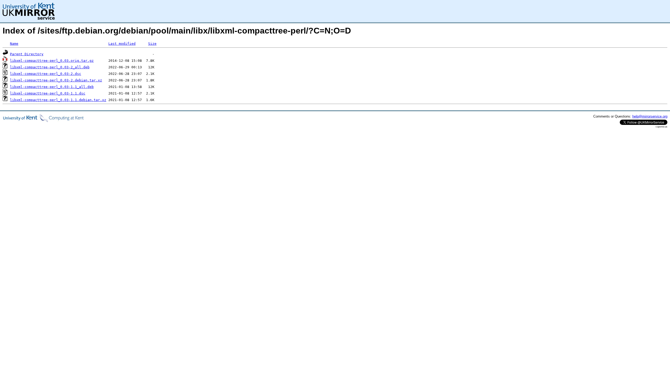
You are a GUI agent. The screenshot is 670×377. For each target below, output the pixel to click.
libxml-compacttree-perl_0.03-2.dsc (45, 74)
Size (152, 44)
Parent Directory (26, 54)
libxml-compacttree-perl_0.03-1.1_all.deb (52, 87)
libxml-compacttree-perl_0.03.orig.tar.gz (52, 61)
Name (14, 44)
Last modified (122, 44)
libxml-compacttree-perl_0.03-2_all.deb (50, 67)
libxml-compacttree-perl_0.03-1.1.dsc (47, 93)
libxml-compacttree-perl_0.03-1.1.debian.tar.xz (58, 100)
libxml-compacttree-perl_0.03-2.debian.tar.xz (56, 80)
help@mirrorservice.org (649, 116)
